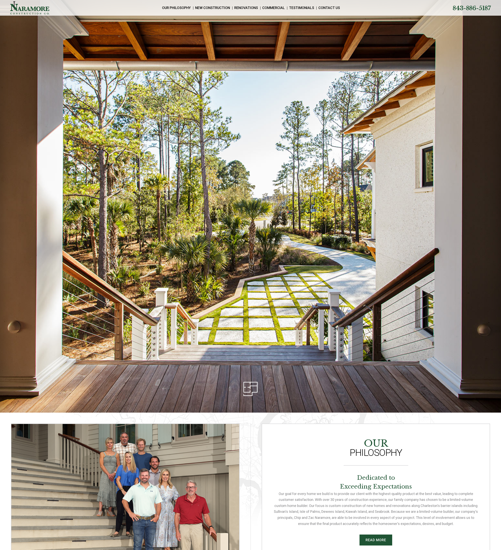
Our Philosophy (176, 8)
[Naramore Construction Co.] (29, 7)
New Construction (212, 8)
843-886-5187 (472, 8)
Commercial (273, 8)
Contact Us (329, 8)
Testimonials (301, 8)
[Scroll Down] (250, 389)
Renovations (246, 8)
